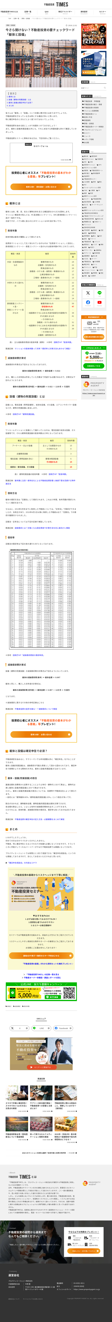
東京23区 (100, 219)
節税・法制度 (26, 18)
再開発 (95, 273)
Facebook (63, 1028)
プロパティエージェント (93, 130)
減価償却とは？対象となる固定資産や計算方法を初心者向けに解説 (42, 528)
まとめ (11, 105)
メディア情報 (89, 139)
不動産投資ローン (90, 114)
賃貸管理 (86, 236)
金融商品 (98, 250)
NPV (100, 165)
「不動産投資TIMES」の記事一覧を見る (42, 974)
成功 (85, 233)
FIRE (85, 190)
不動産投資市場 (89, 219)
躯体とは (12, 96)
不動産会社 (87, 261)
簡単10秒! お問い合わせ (42, 734)
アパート (93, 239)
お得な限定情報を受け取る (94, 337)
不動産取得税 (97, 199)
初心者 (95, 256)
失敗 (85, 276)
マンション (87, 224)
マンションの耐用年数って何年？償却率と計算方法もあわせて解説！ (43, 348)
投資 (91, 193)
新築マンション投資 (90, 196)
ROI (85, 185)
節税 (102, 244)
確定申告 (86, 264)
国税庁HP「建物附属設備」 (24, 414)
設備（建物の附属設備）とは (20, 99)
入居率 (101, 270)
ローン (95, 264)
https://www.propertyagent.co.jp (87, 1289)
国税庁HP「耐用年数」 (63, 342)
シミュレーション (89, 270)
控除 (94, 182)
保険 (85, 247)
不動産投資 (87, 242)
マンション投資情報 (91, 111)
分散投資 (100, 159)
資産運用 (87, 120)
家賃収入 (86, 244)
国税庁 (9, 1006)
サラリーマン (88, 250)
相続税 (86, 170)
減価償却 (17, 1006)
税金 (102, 273)
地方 (100, 236)
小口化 (86, 259)
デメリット (87, 267)
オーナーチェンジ (97, 205)
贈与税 (86, 156)
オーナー (94, 259)
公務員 (93, 190)
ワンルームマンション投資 (92, 187)
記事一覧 (16, 18)
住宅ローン (97, 222)
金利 (85, 239)
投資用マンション (89, 165)
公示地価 (97, 202)
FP (99, 190)
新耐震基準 (96, 173)
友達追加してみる (93, 366)
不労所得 (86, 230)
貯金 (95, 267)
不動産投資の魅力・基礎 (93, 104)
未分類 (86, 142)
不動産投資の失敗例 (91, 107)
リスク (95, 244)
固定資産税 (87, 202)
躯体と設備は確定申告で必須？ (21, 102)
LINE (42, 1028)
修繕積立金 (87, 222)
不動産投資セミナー (90, 179)
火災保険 (86, 182)
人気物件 (93, 276)
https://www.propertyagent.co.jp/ (93, 394)
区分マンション (89, 159)
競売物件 (94, 156)
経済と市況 (88, 117)
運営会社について (14, 1299)
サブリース (87, 253)
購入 (100, 182)
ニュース (87, 136)
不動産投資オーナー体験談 (94, 126)
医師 (85, 193)
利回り (92, 247)
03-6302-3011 (79, 1283)
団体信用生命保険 (89, 227)
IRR (85, 162)
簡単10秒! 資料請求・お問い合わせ (42, 186)
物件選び (86, 173)
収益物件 (86, 176)
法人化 (86, 205)
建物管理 (93, 233)
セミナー (87, 133)
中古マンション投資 (90, 168)
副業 (85, 207)
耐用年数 (26, 1006)
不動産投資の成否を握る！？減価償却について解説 (36, 709)
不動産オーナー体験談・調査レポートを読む (42, 977)
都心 (94, 236)
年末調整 (97, 261)
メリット (97, 242)
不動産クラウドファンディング (93, 216)
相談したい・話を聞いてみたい (83, 1251)
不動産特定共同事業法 (91, 213)
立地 (91, 162)
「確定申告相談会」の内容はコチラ (22, 862)
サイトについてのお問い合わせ (33, 1299)
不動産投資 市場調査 (92, 101)
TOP (9, 18)
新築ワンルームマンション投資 (93, 210)
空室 (102, 230)
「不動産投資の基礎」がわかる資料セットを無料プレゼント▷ (48, 963)
